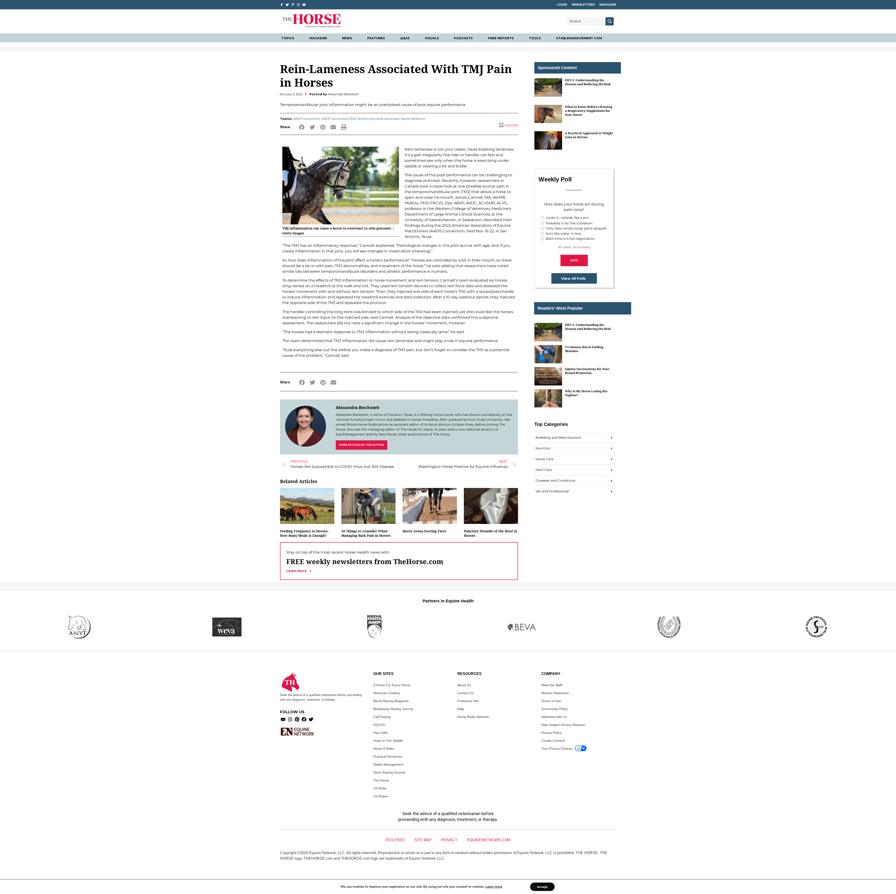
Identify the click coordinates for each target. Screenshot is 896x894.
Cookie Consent (553, 740)
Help (460, 709)
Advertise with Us (554, 717)
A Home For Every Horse (391, 685)
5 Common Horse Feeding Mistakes (584, 349)
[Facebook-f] (281, 4)
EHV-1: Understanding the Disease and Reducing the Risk (588, 82)
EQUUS (379, 725)
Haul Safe (380, 733)
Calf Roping (382, 717)
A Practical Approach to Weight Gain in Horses (589, 135)
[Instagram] (298, 4)
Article (362, 118)
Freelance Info (468, 701)
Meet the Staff (551, 685)
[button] (302, 127)
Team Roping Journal (389, 772)
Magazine (607, 4)
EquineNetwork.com (488, 840)
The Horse (381, 780)
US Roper (380, 796)
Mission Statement (555, 693)
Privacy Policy (551, 733)
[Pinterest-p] (292, 4)
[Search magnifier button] (610, 21)
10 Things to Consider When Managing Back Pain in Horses (366, 533)
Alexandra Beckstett (357, 407)
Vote (574, 260)
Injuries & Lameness (384, 118)
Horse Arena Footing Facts (424, 531)
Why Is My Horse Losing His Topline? (586, 393)
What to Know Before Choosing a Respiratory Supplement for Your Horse (588, 111)
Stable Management (388, 764)
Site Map (423, 840)
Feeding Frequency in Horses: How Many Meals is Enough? (304, 533)
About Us (464, 685)
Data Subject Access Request (563, 725)
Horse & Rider (383, 748)
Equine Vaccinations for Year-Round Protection (587, 371)
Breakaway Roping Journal (393, 709)
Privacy (449, 840)
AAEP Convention (306, 118)
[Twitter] (287, 4)
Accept (542, 887)
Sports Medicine (413, 118)
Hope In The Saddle (388, 740)
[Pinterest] (297, 719)
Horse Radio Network (473, 717)
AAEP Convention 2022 (339, 118)
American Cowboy (386, 693)
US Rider (380, 788)
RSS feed (395, 840)
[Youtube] (283, 719)
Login (562, 4)
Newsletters (583, 4)
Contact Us (465, 693)
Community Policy (554, 709)
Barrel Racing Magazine (391, 701)
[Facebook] (304, 719)
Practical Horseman (387, 756)
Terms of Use (551, 701)
